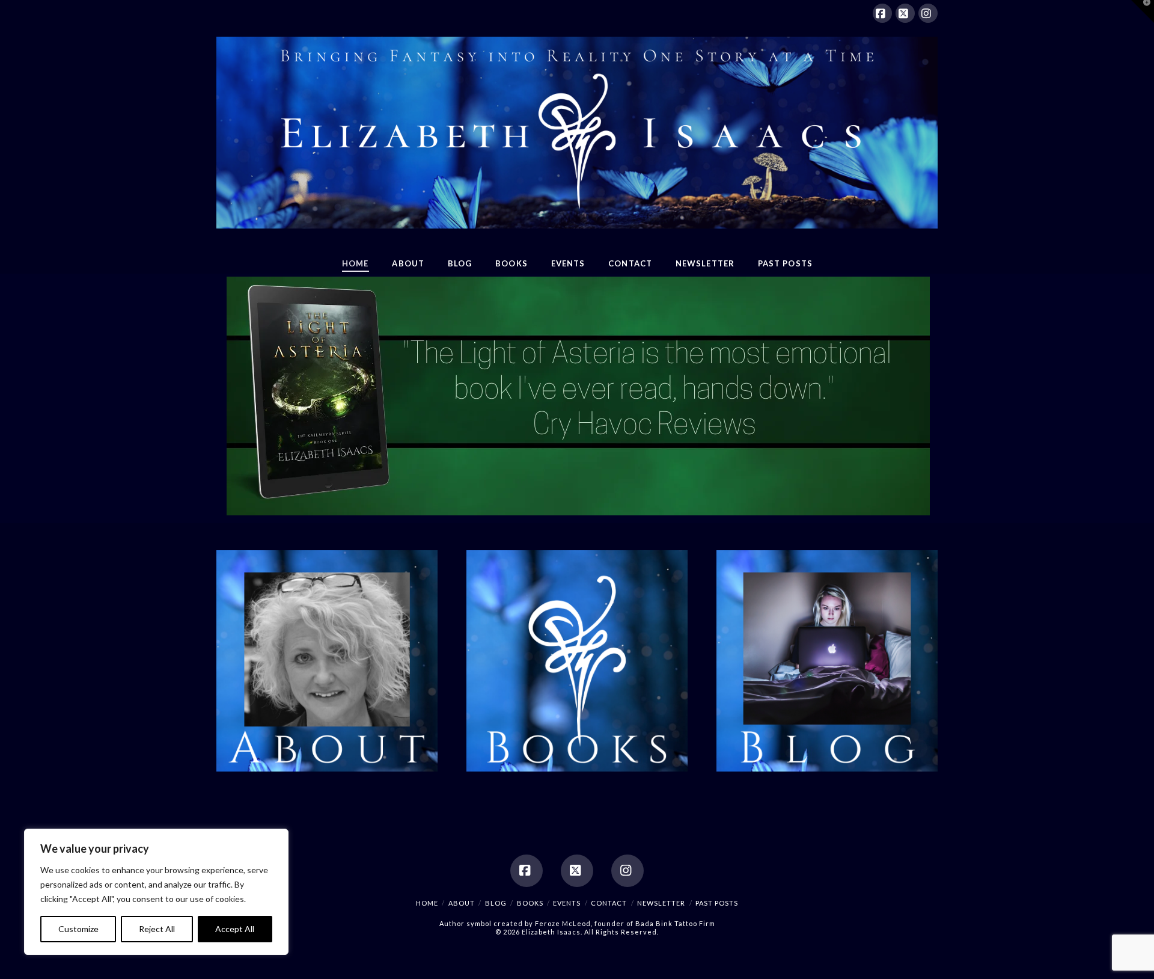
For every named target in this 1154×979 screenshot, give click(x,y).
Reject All (157, 929)
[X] (905, 13)
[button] (1142, 11)
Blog (496, 903)
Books (530, 903)
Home (427, 903)
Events (567, 903)
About (461, 903)
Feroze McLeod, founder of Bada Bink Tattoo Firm (625, 923)
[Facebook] (882, 13)
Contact (609, 903)
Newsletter (661, 903)
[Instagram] (928, 13)
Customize (78, 929)
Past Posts (716, 903)
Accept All (234, 929)
